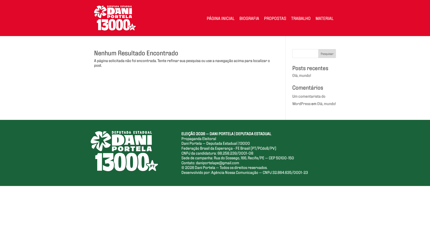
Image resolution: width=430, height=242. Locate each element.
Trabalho (301, 18)
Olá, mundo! (301, 75)
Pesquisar (327, 53)
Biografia (249, 18)
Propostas (275, 18)
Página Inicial (220, 18)
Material (324, 18)
